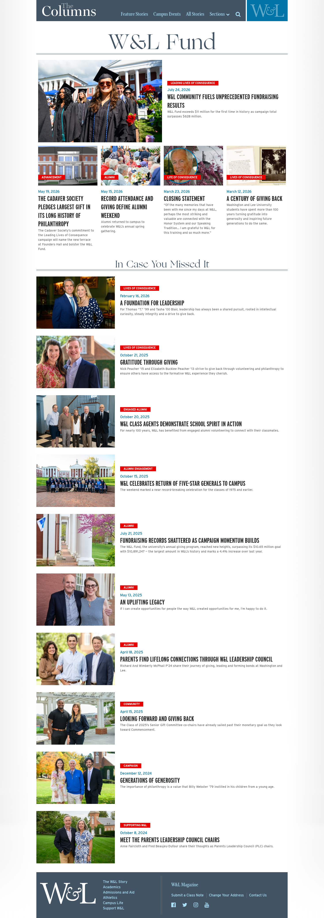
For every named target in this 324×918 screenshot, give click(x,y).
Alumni (109, 177)
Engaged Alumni (135, 409)
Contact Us (258, 895)
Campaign (131, 765)
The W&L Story (115, 882)
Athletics (110, 898)
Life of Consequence (182, 177)
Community (132, 704)
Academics (112, 887)
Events (167, 14)
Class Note (187, 895)
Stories (134, 14)
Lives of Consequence (246, 177)
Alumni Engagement (138, 468)
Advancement (51, 177)
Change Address (226, 895)
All (195, 14)
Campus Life (113, 903)
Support (113, 908)
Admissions (118, 892)
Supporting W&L (135, 825)
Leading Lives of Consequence (193, 83)
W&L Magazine (184, 885)
